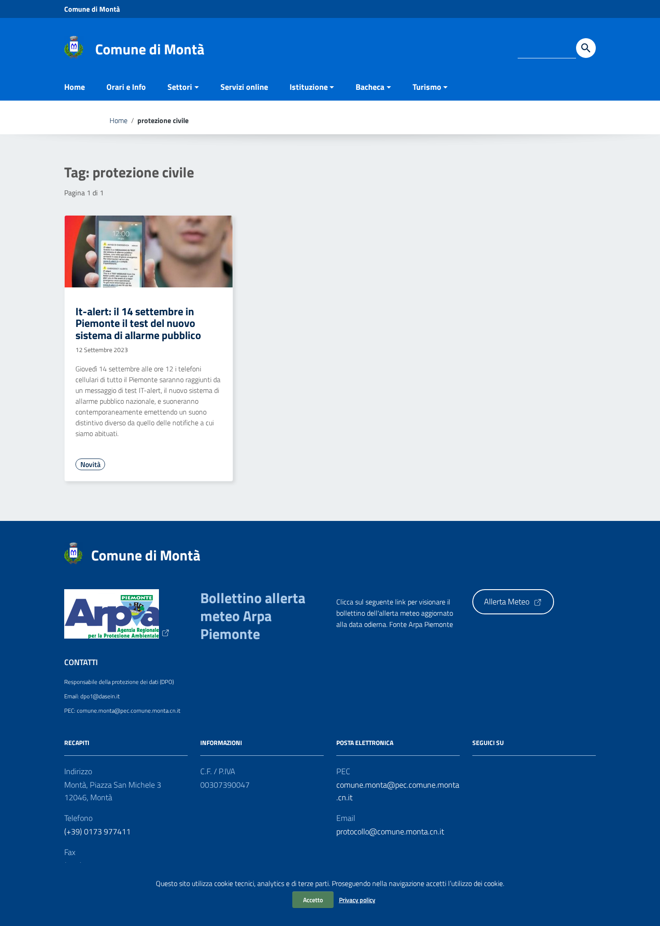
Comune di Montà (92, 9)
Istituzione (309, 87)
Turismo (427, 87)
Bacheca (370, 87)
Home (74, 87)
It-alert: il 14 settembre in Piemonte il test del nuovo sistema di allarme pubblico (138, 323)
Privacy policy (357, 899)
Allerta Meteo (507, 601)
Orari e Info (126, 87)
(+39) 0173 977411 (97, 831)
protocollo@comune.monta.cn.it (390, 831)
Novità (90, 464)
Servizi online (244, 87)
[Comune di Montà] (74, 46)
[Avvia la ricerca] (586, 48)
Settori (179, 87)
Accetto (313, 899)
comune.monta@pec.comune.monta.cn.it (397, 791)
